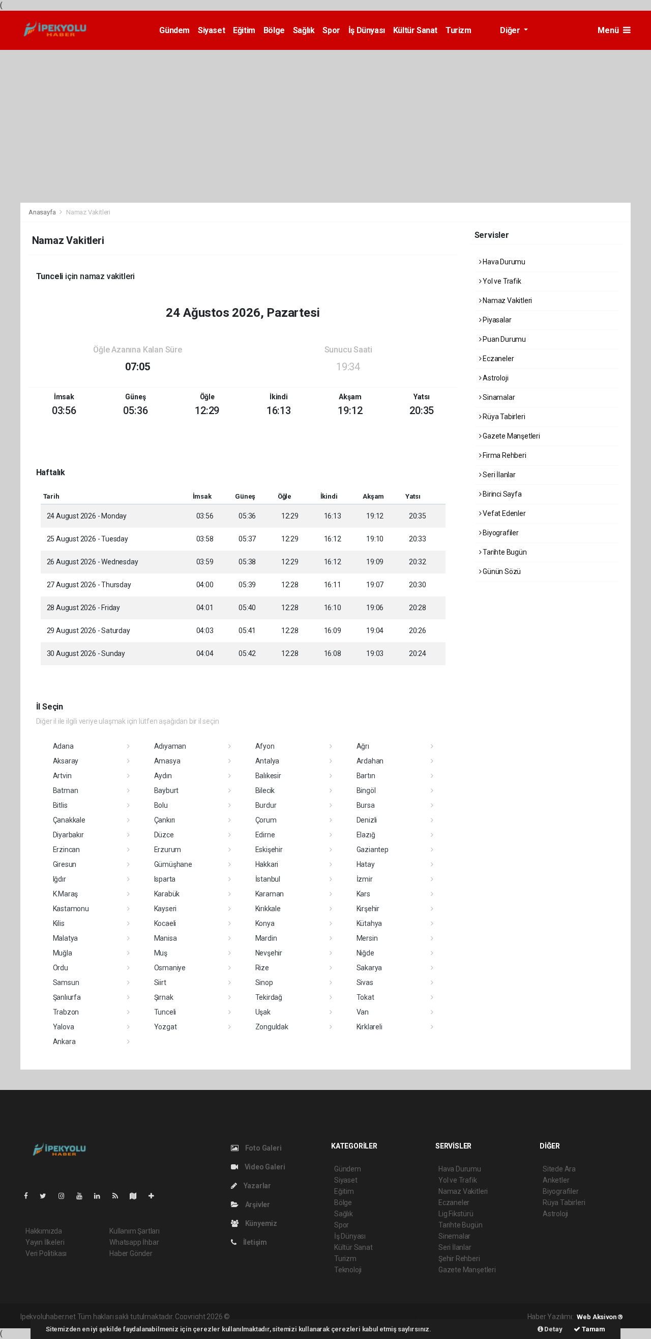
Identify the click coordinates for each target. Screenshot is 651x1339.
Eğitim (244, 30)
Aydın (163, 776)
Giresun (65, 864)
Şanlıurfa (67, 997)
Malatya (65, 938)
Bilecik (265, 790)
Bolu (161, 805)
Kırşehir (368, 909)
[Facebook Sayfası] (30, 1196)
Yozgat (165, 1027)
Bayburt (166, 790)
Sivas (365, 982)
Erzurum (168, 849)
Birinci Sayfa (501, 494)
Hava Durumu (503, 262)
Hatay (366, 864)
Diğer (511, 30)
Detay (553, 1329)
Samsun (66, 982)
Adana (63, 746)
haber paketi (295, 1317)
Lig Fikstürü (456, 1214)
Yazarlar (256, 1186)
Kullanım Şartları (134, 1231)
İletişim (254, 1242)
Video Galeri (264, 1167)
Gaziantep (373, 849)
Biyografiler (500, 533)
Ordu (60, 968)
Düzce (164, 835)
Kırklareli (369, 1027)
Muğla (62, 953)
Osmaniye (170, 968)
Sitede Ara (559, 1169)
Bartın (366, 776)
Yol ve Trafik (501, 281)
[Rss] (119, 1196)
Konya (265, 923)
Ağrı (363, 746)
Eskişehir (269, 849)
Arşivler (257, 1204)
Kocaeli (165, 923)
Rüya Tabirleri (503, 417)
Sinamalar (498, 397)
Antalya (267, 761)
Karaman (269, 894)
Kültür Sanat (415, 30)
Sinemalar (454, 1236)
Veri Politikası (46, 1253)
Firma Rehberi (503, 455)
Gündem (174, 30)
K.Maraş (65, 894)
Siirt (160, 982)
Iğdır (59, 879)
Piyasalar (496, 320)
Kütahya (369, 923)
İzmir (365, 879)
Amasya (167, 761)
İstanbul (267, 879)
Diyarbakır (68, 835)
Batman (65, 790)
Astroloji (494, 378)
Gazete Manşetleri (510, 436)
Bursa (366, 805)
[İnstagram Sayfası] (65, 1196)
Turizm (458, 30)
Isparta (165, 879)
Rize (262, 968)
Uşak (263, 1012)
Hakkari (267, 864)
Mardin (266, 938)
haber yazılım (378, 1317)
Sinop (264, 982)
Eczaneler (497, 358)
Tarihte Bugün (503, 552)
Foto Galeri (263, 1148)
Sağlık (304, 30)
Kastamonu (71, 909)
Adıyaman (170, 746)
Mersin (367, 938)
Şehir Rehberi (459, 1258)
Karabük (167, 894)
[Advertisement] (325, 126)
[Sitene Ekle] (155, 1196)
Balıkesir (268, 776)
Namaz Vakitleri (506, 300)
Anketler (556, 1180)
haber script (418, 1317)
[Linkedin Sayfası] (101, 1196)
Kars (363, 894)
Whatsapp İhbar (134, 1242)
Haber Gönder (131, 1253)
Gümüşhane (173, 864)
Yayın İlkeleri (44, 1242)
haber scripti (336, 1317)
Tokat (365, 997)
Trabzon (66, 1012)
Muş (160, 953)
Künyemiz (260, 1223)
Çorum (266, 820)
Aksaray (66, 761)
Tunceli (165, 1012)
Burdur (266, 805)
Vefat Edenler (503, 513)
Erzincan (66, 849)
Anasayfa (42, 212)
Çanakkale (69, 820)
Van (363, 1012)
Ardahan (370, 761)
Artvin (62, 776)
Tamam (592, 1329)
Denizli (367, 820)
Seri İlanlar (498, 475)
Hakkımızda (43, 1231)
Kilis (59, 923)
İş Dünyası (366, 30)
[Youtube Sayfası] (83, 1196)
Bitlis (60, 805)
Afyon (265, 746)
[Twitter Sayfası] (47, 1196)
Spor (331, 30)
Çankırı (164, 820)
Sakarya (369, 968)
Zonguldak (271, 1027)
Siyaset (211, 30)
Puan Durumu (503, 339)
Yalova (63, 1027)
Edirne (265, 835)
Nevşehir (268, 953)
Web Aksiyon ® (600, 1317)
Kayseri (165, 909)
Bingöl (366, 790)
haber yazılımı (253, 1317)
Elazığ (366, 835)
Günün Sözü (501, 571)
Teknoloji (348, 1270)
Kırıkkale (268, 909)
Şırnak (163, 997)
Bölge (274, 30)
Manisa (165, 938)
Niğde (365, 953)
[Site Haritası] (137, 1196)
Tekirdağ (268, 997)
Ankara (64, 1041)
